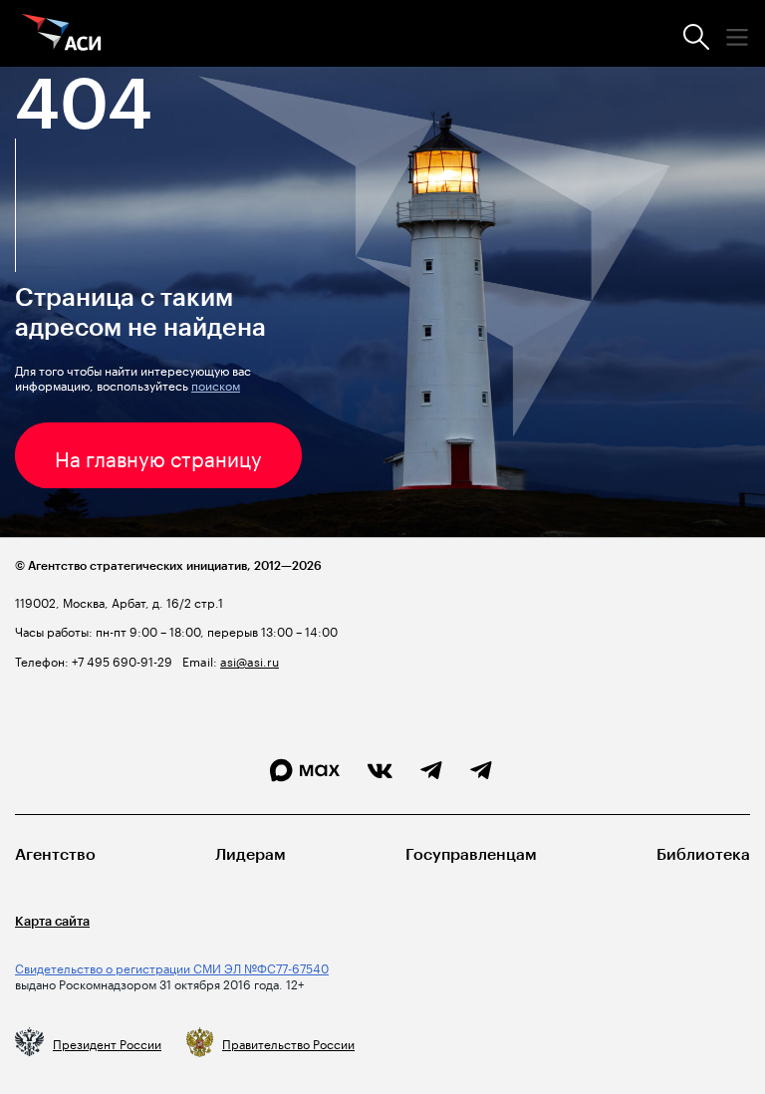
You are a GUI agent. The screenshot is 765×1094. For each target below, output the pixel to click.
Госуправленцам (471, 854)
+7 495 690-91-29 (120, 660)
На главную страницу (158, 456)
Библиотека (703, 854)
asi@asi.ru (249, 660)
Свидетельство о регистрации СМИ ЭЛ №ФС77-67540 (172, 966)
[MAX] (305, 770)
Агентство (55, 854)
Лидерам (250, 854)
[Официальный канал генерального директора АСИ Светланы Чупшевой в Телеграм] (481, 771)
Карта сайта (52, 921)
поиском (215, 384)
